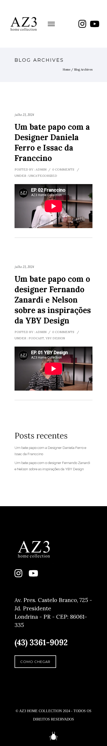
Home (66, 69)
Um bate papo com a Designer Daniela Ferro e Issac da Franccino (52, 142)
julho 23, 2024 (24, 114)
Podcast (36, 338)
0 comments (63, 169)
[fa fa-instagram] (82, 23)
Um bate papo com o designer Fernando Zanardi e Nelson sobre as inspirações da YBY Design (53, 299)
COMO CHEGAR (35, 662)
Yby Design (55, 338)
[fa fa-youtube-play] (94, 23)
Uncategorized (42, 176)
